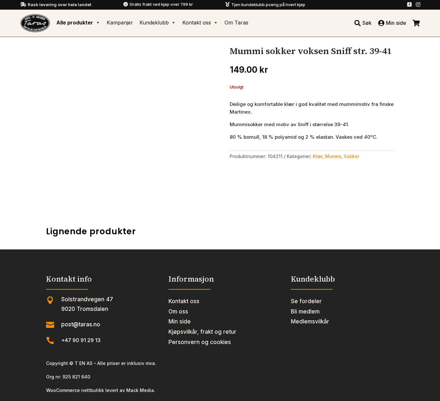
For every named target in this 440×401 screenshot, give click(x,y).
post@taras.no (80, 324)
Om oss (178, 311)
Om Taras (236, 22)
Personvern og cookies (199, 342)
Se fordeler (306, 301)
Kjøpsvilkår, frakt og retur (202, 332)
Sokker (351, 156)
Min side (179, 321)
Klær (317, 156)
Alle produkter (74, 22)
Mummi (333, 156)
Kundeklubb (154, 22)
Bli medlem (305, 311)
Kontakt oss (196, 22)
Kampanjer (120, 22)
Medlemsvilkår (310, 321)
